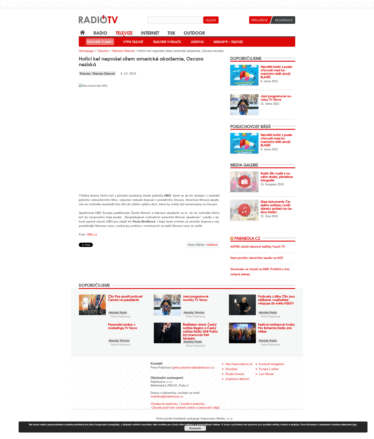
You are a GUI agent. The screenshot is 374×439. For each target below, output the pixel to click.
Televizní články (100, 41)
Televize (124, 32)
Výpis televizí (133, 41)
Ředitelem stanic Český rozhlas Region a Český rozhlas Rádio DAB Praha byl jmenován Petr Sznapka (200, 331)
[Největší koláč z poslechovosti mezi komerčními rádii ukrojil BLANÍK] (244, 75)
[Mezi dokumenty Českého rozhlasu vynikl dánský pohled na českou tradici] (244, 210)
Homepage (86, 51)
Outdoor (194, 32)
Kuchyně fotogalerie (271, 364)
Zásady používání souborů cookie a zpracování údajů (185, 407)
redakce (212, 244)
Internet (150, 32)
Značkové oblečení (237, 379)
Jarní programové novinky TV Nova (276, 98)
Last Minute (266, 374)
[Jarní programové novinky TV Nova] (244, 104)
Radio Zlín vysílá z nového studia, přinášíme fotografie (277, 177)
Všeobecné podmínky (164, 403)
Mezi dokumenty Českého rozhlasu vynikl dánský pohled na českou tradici (277, 206)
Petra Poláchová (120, 316)
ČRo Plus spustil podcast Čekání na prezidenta (125, 298)
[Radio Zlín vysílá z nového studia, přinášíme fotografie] (244, 181)
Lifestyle (197, 41)
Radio (100, 32)
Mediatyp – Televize (228, 41)
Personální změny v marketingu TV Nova (122, 326)
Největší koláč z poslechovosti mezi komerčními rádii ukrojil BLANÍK (277, 71)
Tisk (171, 32)
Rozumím (195, 428)
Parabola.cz (247, 238)
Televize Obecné (123, 51)
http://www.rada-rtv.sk (239, 364)
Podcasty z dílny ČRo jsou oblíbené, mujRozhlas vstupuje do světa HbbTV (276, 300)
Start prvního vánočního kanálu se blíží (256, 258)
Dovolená (231, 369)
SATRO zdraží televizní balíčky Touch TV (257, 246)
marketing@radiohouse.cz (167, 396)
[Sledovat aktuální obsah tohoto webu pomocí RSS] (232, 238)
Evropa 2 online (269, 369)
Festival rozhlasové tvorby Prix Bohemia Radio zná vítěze (276, 328)
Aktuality (113, 312)
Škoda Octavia (235, 374)
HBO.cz (92, 234)
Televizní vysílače (167, 41)
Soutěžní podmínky (193, 403)
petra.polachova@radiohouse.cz (193, 367)
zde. (354, 424)
